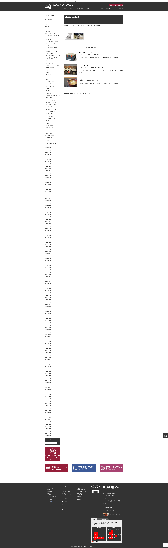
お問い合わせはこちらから (108, 510)
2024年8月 (48, 203)
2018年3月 (48, 380)
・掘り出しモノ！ (64, 507)
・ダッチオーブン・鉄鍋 (66, 491)
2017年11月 (48, 389)
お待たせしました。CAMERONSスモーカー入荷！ (82, 25)
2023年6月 (48, 235)
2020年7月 (48, 315)
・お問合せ (78, 499)
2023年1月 (48, 246)
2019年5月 (48, 348)
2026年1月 (48, 163)
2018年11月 (48, 362)
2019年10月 (48, 336)
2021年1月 (48, 302)
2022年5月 (48, 265)
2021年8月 (48, 286)
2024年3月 (48, 214)
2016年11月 (48, 417)
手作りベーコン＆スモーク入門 (53, 95)
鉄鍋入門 (48, 493)
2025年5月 (48, 182)
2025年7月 (48, 177)
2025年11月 (48, 168)
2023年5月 (48, 237)
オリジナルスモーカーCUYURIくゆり (53, 48)
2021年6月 (48, 290)
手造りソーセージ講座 (52, 109)
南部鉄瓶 (49, 77)
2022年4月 (48, 267)
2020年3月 (48, 325)
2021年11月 (48, 279)
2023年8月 (48, 230)
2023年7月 (48, 233)
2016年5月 (48, 431)
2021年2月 (48, 299)
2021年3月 (48, 297)
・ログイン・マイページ (81, 498)
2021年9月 (48, 283)
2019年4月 (48, 350)
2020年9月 (48, 311)
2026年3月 (48, 159)
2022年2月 (48, 272)
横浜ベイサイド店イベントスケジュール (53, 44)
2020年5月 (48, 320)
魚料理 (86, 77)
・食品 (62, 504)
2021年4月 (48, 295)
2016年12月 (48, 415)
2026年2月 (48, 161)
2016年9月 (48, 421)
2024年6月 (48, 207)
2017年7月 (48, 398)
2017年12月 (48, 387)
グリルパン (49, 70)
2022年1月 (48, 274)
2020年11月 (48, 306)
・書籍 (62, 503)
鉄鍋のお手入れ (50, 113)
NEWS (69, 25)
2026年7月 (48, 150)
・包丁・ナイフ (64, 499)
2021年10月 (48, 281)
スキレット (49, 60)
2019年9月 (48, 338)
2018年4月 (48, 378)
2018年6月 (48, 373)
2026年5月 (48, 154)
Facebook (49, 501)
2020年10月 (48, 309)
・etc (62, 509)
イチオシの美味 (50, 86)
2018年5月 (48, 375)
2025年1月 (48, 191)
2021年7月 (48, 288)
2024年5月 (48, 209)
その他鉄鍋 (49, 74)
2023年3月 (48, 242)
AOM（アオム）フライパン (53, 65)
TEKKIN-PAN (50, 39)
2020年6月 (48, 318)
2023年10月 (48, 226)
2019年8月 (48, 341)
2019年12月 (48, 332)
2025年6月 (48, 180)
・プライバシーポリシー (81, 491)
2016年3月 (48, 435)
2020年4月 (48, 322)
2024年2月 (48, 216)
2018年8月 (48, 368)
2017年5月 (48, 403)
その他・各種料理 (51, 100)
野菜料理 (49, 93)
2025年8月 (48, 175)
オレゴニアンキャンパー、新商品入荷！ (90, 54)
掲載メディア (50, 123)
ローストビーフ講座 (51, 104)
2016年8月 (48, 424)
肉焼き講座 (49, 106)
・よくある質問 (79, 493)
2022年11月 (48, 251)
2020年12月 (48, 304)
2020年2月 (48, 327)
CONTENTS (48, 28)
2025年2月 (48, 189)
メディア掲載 (49, 133)
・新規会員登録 (79, 496)
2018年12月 (48, 359)
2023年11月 (48, 223)
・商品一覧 (63, 488)
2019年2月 (48, 355)
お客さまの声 (49, 137)
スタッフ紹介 (49, 22)
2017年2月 (48, 410)
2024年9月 (48, 200)
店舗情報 (48, 489)
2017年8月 (48, 396)
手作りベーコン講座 (51, 102)
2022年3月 (48, 269)
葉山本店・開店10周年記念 (53, 41)
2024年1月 (48, 219)
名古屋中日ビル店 (51, 53)
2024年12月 (48, 193)
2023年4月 (48, 239)
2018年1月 (48, 385)
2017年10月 (48, 391)
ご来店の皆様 (50, 116)
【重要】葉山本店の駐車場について (110, 495)
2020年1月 (48, 329)
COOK (65, 25)
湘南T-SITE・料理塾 (51, 118)
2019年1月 (48, 357)
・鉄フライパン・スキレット (67, 489)
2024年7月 (48, 205)
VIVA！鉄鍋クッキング (51, 33)
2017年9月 (48, 394)
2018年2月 (48, 382)
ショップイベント (50, 488)
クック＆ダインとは (50, 19)
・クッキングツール (65, 498)
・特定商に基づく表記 (80, 489)
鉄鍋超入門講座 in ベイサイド (53, 51)
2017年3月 (48, 408)
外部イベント (50, 120)
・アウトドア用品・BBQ (66, 494)
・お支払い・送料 (79, 488)
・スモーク (63, 496)
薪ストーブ (49, 79)
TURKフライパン (50, 67)
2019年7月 (48, 343)
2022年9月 (48, 256)
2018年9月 (48, 366)
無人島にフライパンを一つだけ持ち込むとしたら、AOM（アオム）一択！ (53, 57)
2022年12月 (48, 249)
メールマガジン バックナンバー (52, 31)
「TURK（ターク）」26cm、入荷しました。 (91, 67)
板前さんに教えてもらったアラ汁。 (88, 80)
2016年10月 (48, 419)
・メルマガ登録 (79, 494)
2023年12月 (48, 221)
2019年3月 (48, 352)
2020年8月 (48, 313)
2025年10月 (48, 170)
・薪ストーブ (63, 506)
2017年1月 (48, 412)
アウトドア (49, 97)
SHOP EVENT (49, 24)
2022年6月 (48, 262)
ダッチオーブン (50, 63)
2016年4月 (48, 433)
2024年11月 (48, 196)
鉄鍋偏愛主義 (49, 491)
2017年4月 (48, 405)
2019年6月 (48, 345)
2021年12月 (48, 276)
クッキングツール (88, 52)
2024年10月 (48, 198)
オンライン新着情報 (50, 135)
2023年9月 (48, 228)
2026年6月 (48, 152)
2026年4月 (48, 157)
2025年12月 (48, 166)
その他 (48, 130)
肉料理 (48, 88)
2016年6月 (48, 428)
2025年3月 (48, 186)
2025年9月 (48, 173)
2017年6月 (48, 401)
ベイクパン (49, 72)
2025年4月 (48, 184)
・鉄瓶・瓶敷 (63, 493)
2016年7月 (48, 426)
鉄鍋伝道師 (49, 494)
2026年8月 (48, 147)
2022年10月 (48, 253)
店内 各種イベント (51, 111)
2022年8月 (48, 258)
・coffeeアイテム (64, 501)
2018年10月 (48, 364)
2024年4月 (48, 212)
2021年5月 (48, 292)
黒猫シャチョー (50, 125)
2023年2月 (48, 244)
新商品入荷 (49, 83)
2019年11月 (48, 334)
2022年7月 (48, 260)
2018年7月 (48, 371)
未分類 (47, 140)
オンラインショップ (51, 503)
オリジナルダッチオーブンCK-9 (53, 36)
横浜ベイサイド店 (51, 127)
